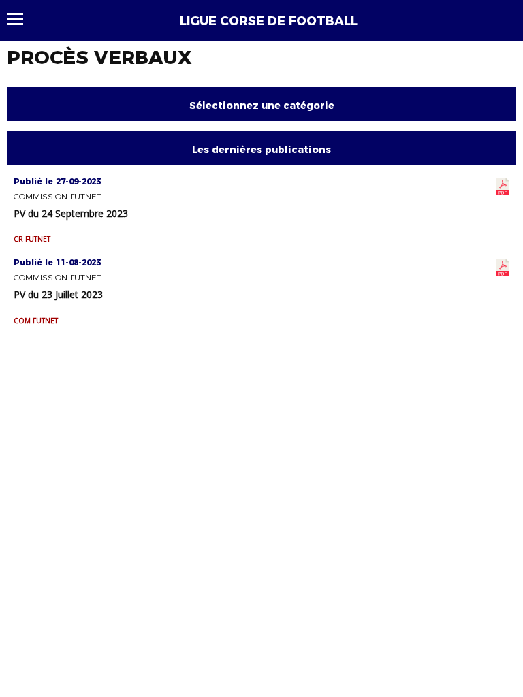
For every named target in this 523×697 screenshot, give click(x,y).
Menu (21, 19)
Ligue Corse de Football (269, 21)
